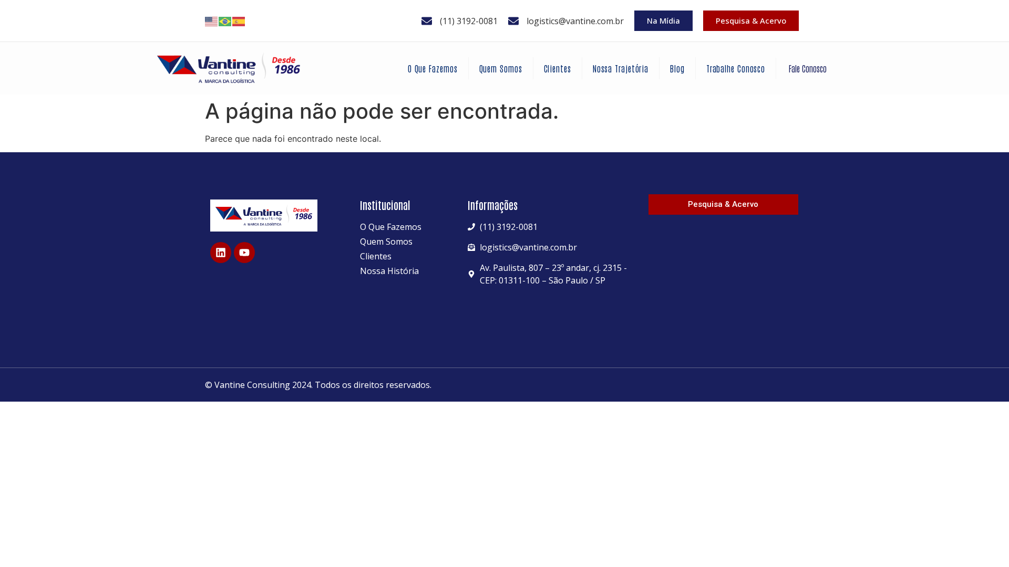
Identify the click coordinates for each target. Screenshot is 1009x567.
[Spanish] (239, 21)
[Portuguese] (225, 21)
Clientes (557, 68)
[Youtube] (244, 252)
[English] (212, 21)
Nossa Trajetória (620, 68)
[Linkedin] (220, 252)
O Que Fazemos (433, 68)
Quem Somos (500, 68)
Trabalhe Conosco (735, 68)
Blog (677, 68)
